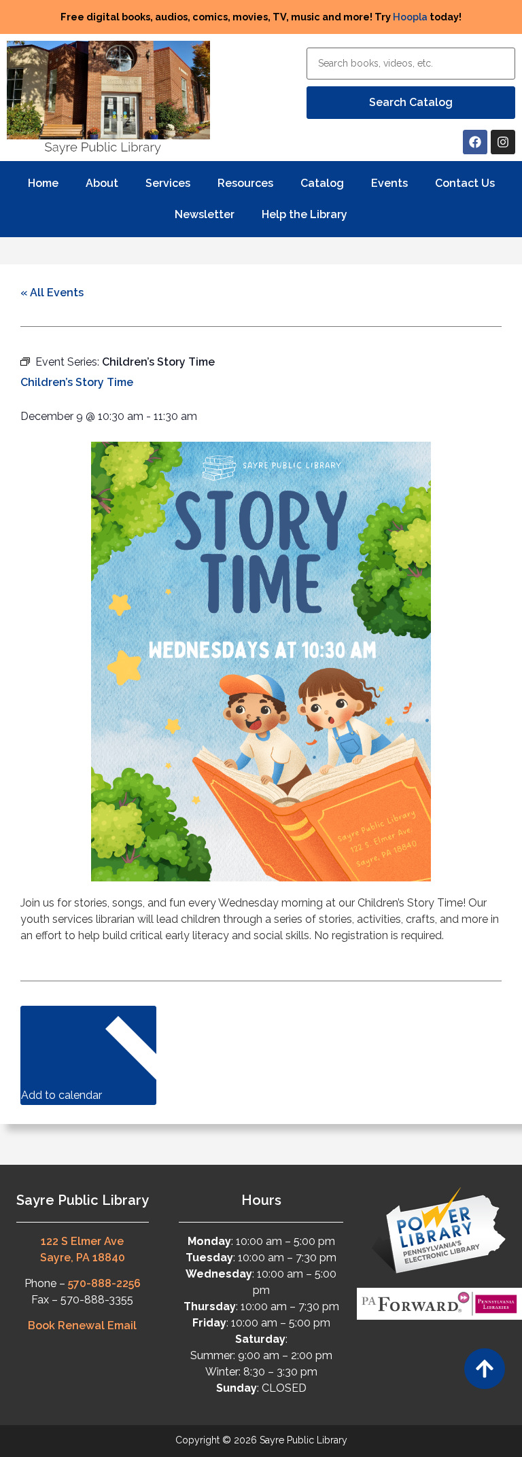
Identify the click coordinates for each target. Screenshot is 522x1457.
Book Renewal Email (82, 1325)
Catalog (322, 183)
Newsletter (204, 214)
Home (43, 183)
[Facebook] (475, 142)
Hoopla (410, 16)
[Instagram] (503, 142)
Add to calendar (63, 1095)
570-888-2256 (104, 1283)
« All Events (52, 292)
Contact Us (465, 183)
